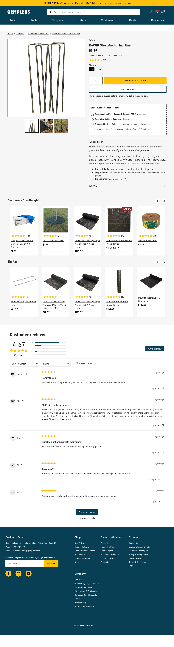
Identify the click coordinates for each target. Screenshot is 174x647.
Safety (82, 20)
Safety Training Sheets (138, 554)
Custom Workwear (82, 558)
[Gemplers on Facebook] (8, 574)
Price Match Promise (83, 587)
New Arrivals (79, 543)
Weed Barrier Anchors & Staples (66, 33)
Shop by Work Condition (84, 551)
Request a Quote (108, 547)
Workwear (107, 20)
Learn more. (128, 119)
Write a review (154, 348)
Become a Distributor (110, 554)
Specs (93, 186)
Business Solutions (112, 537)
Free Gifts (105, 562)
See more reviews (87, 512)
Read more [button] (65, 419)
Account (104, 543)
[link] (98, 60)
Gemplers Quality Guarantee (86, 583)
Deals (132, 20)
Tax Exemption (107, 551)
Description (96, 141)
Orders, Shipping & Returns (141, 547)
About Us (78, 580)
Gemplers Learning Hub (139, 551)
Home (10, 33)
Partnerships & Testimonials (86, 591)
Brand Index (79, 554)
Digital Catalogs (135, 558)
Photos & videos (84, 363)
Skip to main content (11, 3)
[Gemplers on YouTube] (29, 574)
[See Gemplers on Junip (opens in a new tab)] (93, 518)
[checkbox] (87, 363)
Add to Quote (127, 89)
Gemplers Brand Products (85, 595)
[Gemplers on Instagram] (18, 574)
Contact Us (133, 543)
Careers (77, 599)
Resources (157, 20)
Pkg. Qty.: (94, 65)
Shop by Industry (81, 547)
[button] (157, 201)
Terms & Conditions (114, 3)
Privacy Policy (80, 602)
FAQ (131, 566)
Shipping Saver (107, 558)
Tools (34, 20)
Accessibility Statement (84, 606)
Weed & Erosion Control (38, 33)
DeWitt (92, 40)
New (13, 20)
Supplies (57, 20)
